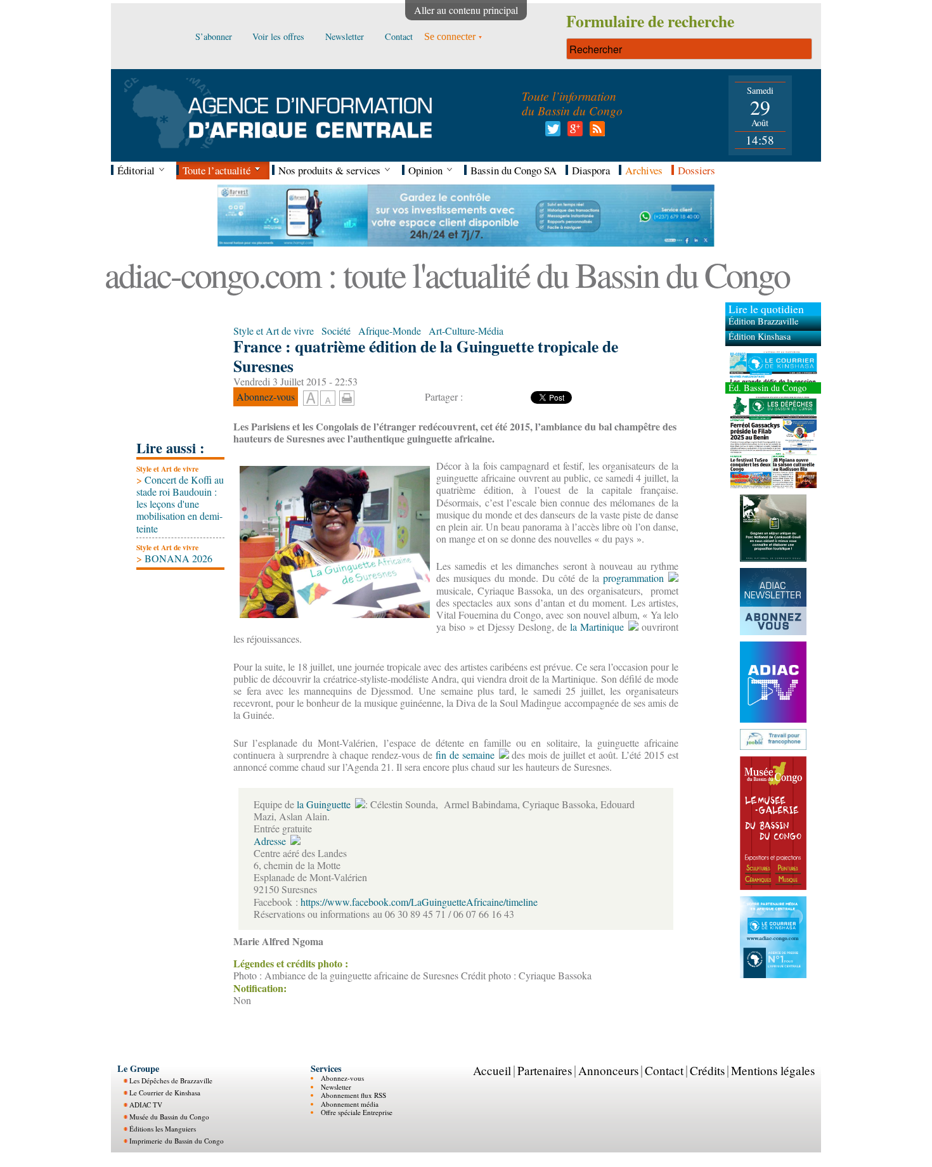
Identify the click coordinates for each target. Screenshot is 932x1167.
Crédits (707, 1070)
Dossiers (696, 170)
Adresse (270, 841)
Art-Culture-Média (466, 330)
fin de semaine (463, 754)
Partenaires (544, 1070)
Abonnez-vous (342, 1078)
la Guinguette (322, 804)
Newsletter (336, 1087)
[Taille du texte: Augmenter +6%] (310, 398)
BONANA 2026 (174, 558)
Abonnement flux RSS (353, 1095)
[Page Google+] (573, 132)
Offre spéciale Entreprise (356, 1112)
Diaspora (591, 170)
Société (336, 330)
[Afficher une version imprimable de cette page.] (347, 396)
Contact (664, 1070)
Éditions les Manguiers (162, 1128)
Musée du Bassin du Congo (169, 1116)
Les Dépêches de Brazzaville (170, 1080)
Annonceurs (608, 1070)
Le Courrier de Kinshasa (164, 1092)
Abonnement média (350, 1104)
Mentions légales (773, 1070)
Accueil (492, 1070)
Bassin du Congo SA (513, 170)
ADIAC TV (145, 1104)
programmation (631, 577)
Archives (644, 170)
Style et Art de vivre (167, 468)
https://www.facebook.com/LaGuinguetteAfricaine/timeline (419, 901)
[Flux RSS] (595, 132)
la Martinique (595, 626)
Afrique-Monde (389, 330)
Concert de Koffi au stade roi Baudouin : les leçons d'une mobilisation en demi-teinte (180, 504)
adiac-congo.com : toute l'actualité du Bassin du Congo (447, 274)
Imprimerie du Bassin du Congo (176, 1140)
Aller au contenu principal (466, 9)
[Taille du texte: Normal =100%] (327, 398)
